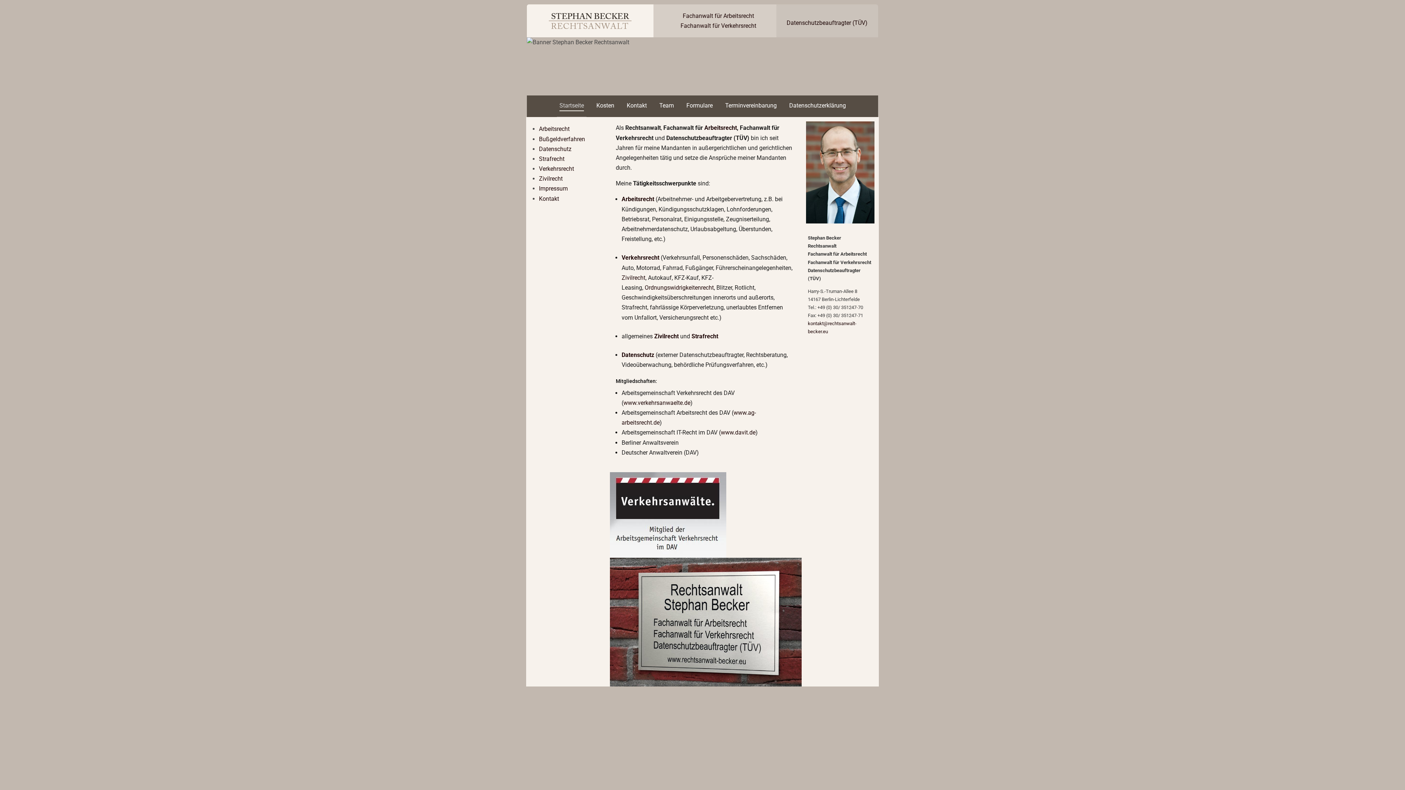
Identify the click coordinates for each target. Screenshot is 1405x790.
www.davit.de (738, 432)
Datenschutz (555, 149)
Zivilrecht (551, 178)
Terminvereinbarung (751, 105)
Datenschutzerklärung (817, 105)
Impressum (553, 188)
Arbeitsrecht (554, 128)
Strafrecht (552, 158)
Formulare (699, 105)
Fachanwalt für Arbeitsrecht (718, 15)
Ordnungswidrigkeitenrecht (679, 287)
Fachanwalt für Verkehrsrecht (718, 25)
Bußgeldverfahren (562, 139)
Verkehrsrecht (556, 168)
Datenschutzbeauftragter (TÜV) (827, 22)
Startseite (571, 105)
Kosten (605, 105)
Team (666, 105)
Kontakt (637, 105)
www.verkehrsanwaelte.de (656, 402)
